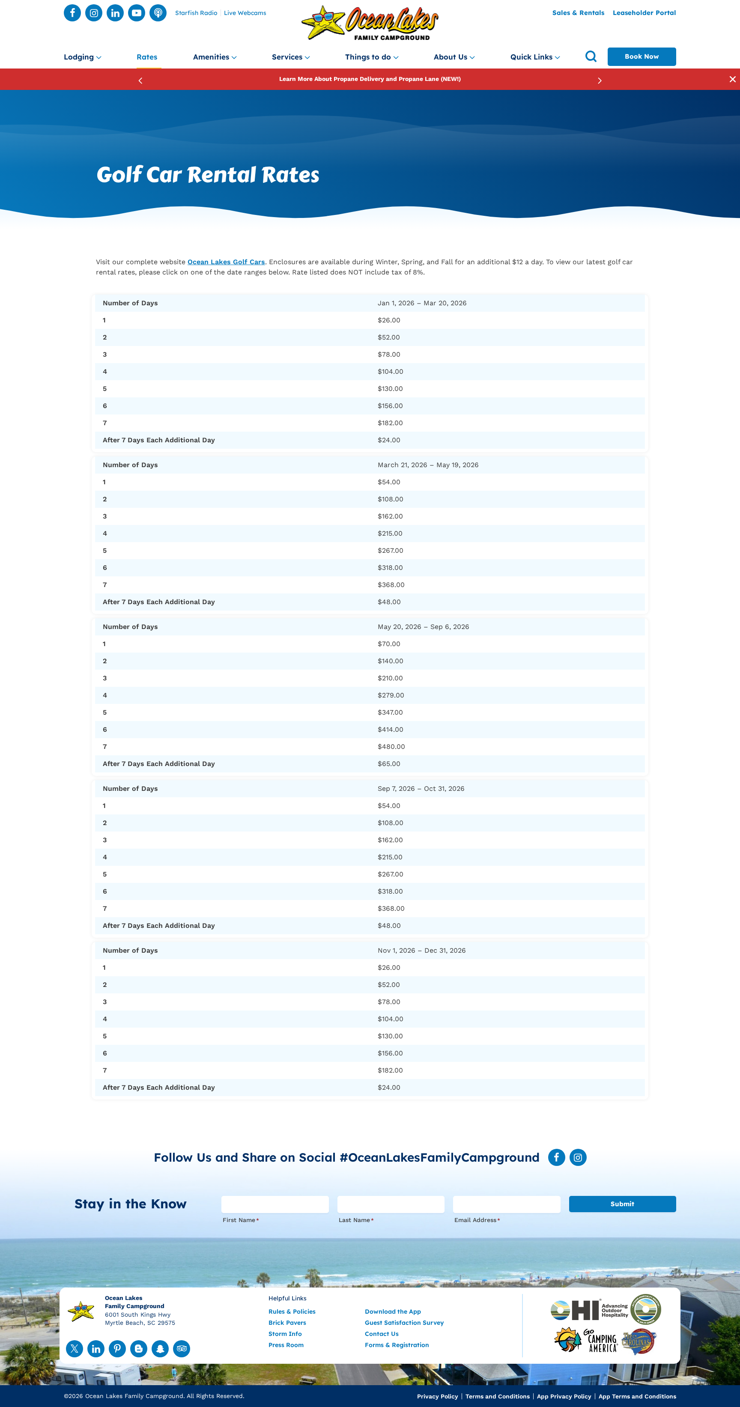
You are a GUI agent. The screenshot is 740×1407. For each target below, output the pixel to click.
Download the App (393, 1311)
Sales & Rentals (578, 13)
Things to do (368, 56)
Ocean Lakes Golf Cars (226, 262)
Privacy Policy (437, 1396)
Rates (147, 56)
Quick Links (531, 56)
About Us (450, 56)
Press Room (286, 1345)
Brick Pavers (287, 1323)
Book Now (642, 56)
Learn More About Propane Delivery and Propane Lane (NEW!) (370, 78)
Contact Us (382, 1334)
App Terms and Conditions (637, 1396)
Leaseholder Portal (644, 13)
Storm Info (285, 1334)
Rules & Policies (292, 1311)
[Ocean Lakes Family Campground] (370, 23)
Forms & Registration (397, 1345)
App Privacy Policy (564, 1396)
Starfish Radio (196, 13)
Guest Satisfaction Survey (404, 1323)
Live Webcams (245, 13)
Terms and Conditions (497, 1396)
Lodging (79, 56)
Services (287, 56)
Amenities (211, 56)
